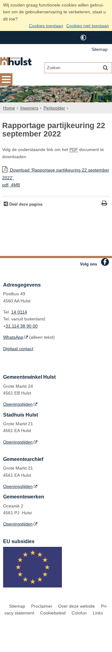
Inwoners (29, 107)
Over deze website (76, 606)
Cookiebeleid (53, 612)
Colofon (79, 612)
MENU (6, 79)
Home (9, 107)
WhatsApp (13, 337)
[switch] (83, 37)
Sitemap (99, 49)
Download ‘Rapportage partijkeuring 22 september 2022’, (55, 177)
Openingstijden (18, 404)
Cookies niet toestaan (87, 25)
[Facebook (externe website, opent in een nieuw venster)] (105, 262)
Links (98, 612)
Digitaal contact (18, 348)
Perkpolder (54, 107)
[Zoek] (105, 67)
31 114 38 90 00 (22, 326)
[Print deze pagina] (104, 204)
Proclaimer (41, 606)
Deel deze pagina (25, 204)
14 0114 (19, 312)
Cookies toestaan (46, 25)
